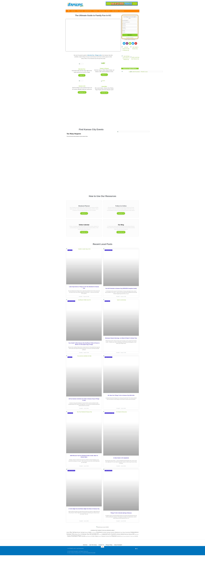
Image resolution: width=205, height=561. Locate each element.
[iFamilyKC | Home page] (75, 4)
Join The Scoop (93, 544)
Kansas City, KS (78, 534)
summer (136, 536)
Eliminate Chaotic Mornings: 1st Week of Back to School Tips (121, 338)
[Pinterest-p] (135, 43)
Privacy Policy (109, 544)
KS (98, 534)
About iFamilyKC (118, 544)
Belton (68, 532)
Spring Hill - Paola (129, 536)
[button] (121, 213)
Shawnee (114, 536)
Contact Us (101, 544)
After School (115, 11)
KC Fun (108, 11)
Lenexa (118, 534)
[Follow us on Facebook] (135, 548)
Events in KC (82, 86)
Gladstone (117, 532)
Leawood (104, 534)
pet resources (80, 548)
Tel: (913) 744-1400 (90, 552)
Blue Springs (73, 532)
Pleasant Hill (89, 536)
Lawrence (100, 534)
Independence (134, 532)
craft (92, 532)
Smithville (119, 536)
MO (133, 534)
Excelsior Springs (106, 532)
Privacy (133, 39)
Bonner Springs (80, 532)
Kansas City (70, 534)
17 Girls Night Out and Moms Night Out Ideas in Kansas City (83, 508)
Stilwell (133, 536)
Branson (86, 532)
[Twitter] (133, 43)
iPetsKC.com (72, 548)
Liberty (122, 534)
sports (122, 536)
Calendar (73, 11)
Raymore (99, 536)
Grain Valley (122, 532)
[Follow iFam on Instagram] (137, 548)
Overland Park (76, 536)
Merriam (126, 534)
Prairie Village (95, 536)
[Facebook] (124, 43)
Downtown (99, 532)
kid (93, 534)
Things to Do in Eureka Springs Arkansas (121, 513)
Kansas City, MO (87, 534)
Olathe (69, 536)
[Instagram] (127, 43)
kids (95, 534)
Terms (129, 39)
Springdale (124, 536)
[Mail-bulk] (130, 43)
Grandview (127, 532)
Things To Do (80, 11)
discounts (94, 532)
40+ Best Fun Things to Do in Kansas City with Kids (121, 395)
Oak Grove (136, 534)
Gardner (112, 532)
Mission (130, 534)
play (86, 536)
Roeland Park (108, 536)
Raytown (104, 536)
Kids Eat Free (88, 11)
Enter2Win (104, 86)
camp (89, 532)
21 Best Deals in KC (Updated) (121, 458)
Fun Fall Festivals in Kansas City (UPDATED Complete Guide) (121, 288)
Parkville (83, 536)
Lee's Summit (112, 534)
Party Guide (102, 11)
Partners (95, 11)
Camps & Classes (104, 68)
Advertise (121, 11)
